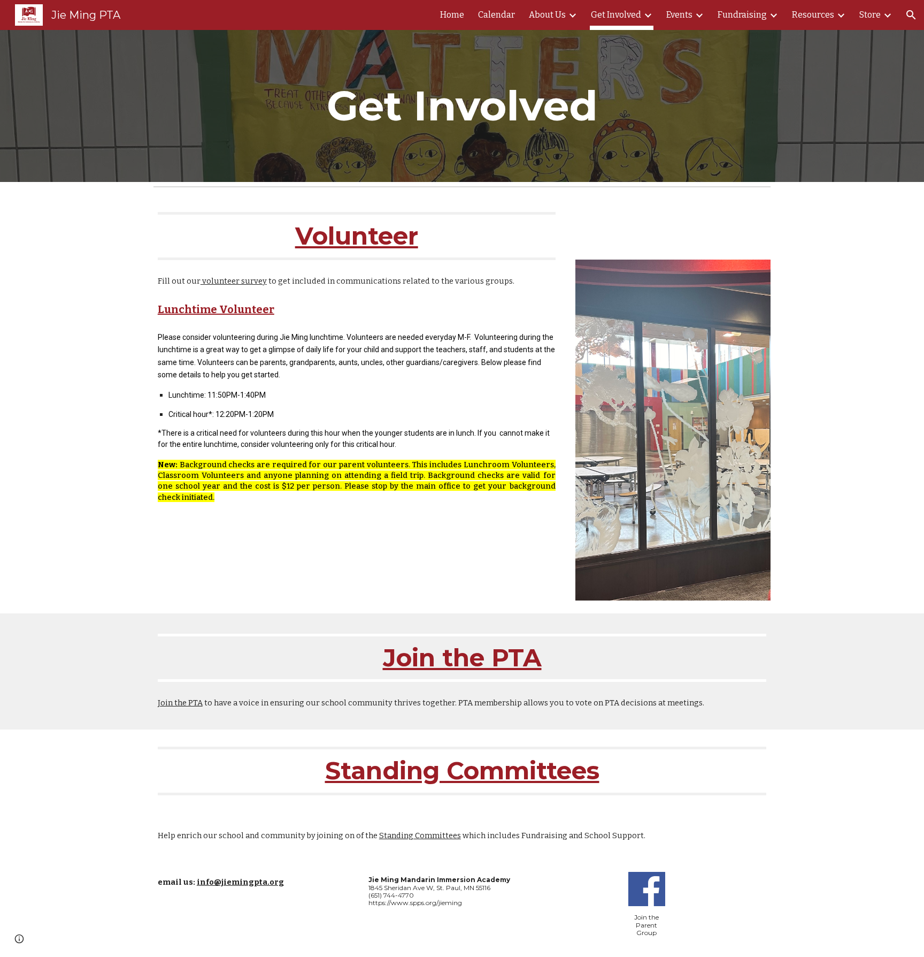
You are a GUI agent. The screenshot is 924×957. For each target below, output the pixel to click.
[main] (462, 106)
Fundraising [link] (742, 15)
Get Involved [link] (616, 15)
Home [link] (452, 15)
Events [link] (679, 15)
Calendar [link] (496, 15)
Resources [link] (813, 15)
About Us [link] (547, 15)
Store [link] (870, 15)
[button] (911, 15)
